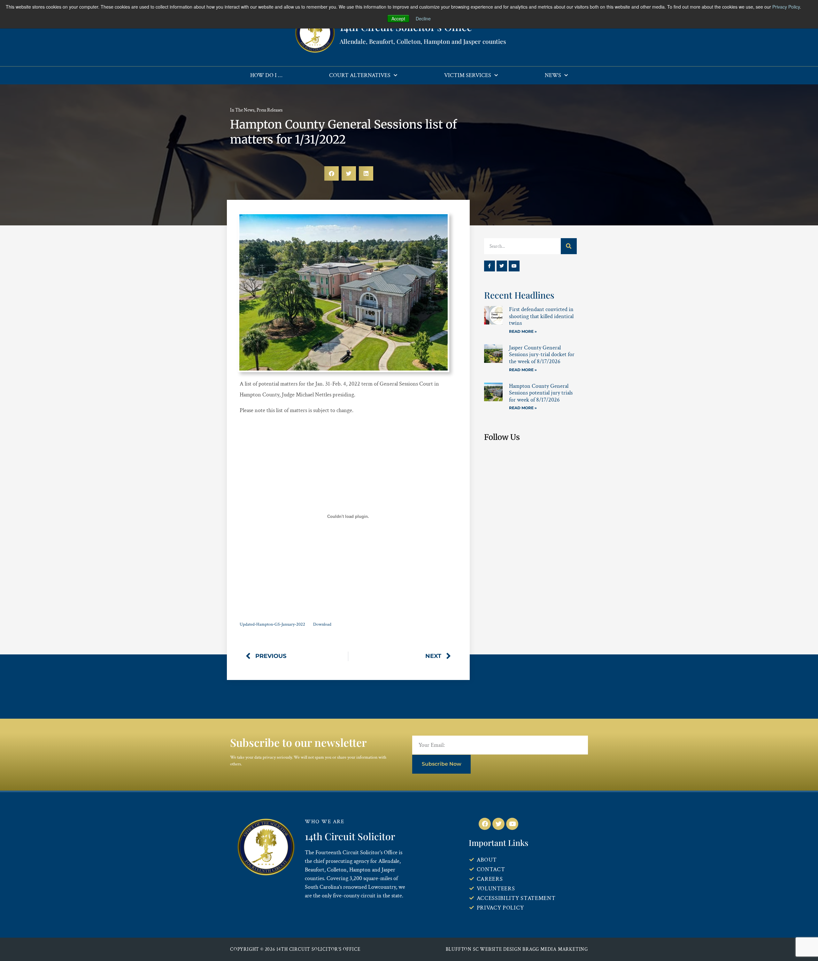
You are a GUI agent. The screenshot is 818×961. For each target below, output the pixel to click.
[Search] (569, 246)
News (553, 75)
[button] (331, 173)
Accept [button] (398, 18)
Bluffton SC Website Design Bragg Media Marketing (517, 949)
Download (322, 624)
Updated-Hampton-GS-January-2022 (272, 624)
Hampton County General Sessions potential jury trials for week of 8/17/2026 (541, 392)
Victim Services (467, 75)
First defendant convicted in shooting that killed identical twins (541, 316)
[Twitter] (502, 266)
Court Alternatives (359, 75)
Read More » (523, 331)
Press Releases (269, 110)
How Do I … (266, 75)
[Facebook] (485, 824)
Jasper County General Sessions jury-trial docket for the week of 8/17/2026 (542, 354)
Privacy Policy (786, 7)
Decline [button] (423, 18)
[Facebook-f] (489, 266)
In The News (242, 110)
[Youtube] (514, 266)
